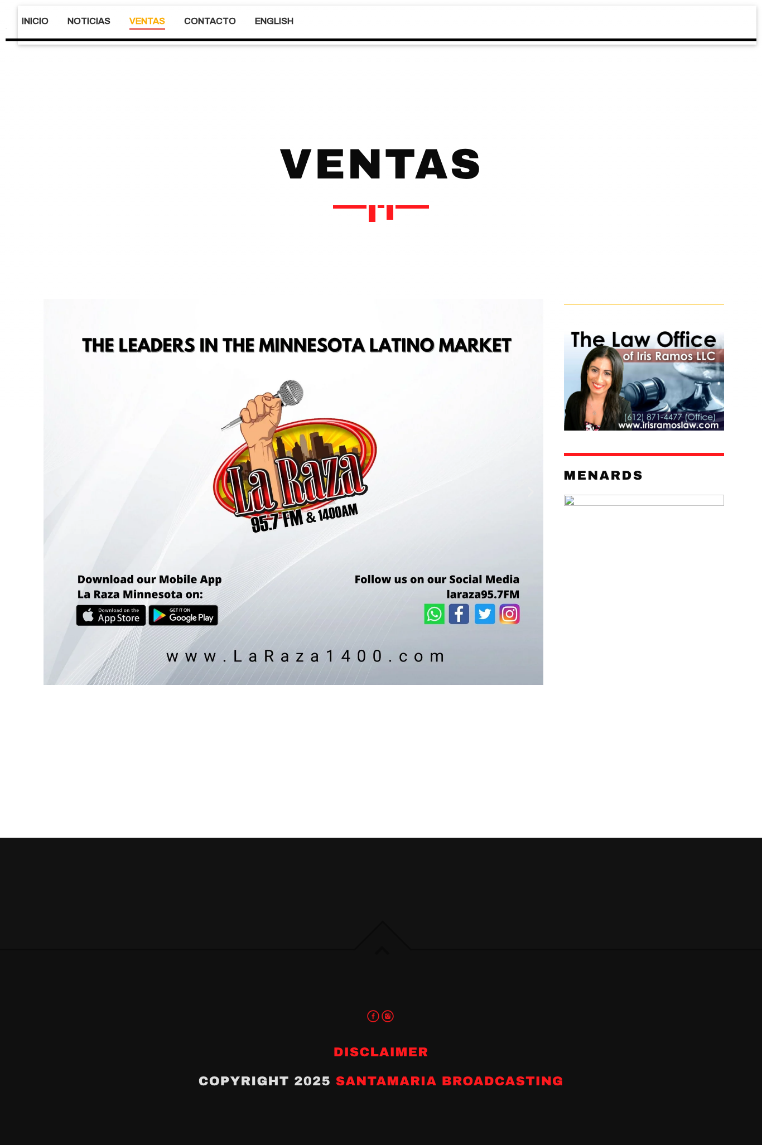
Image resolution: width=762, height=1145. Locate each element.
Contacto (210, 21)
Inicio (35, 21)
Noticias (88, 21)
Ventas (147, 21)
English (274, 21)
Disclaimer (381, 1052)
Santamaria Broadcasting (450, 1081)
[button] (56, 492)
